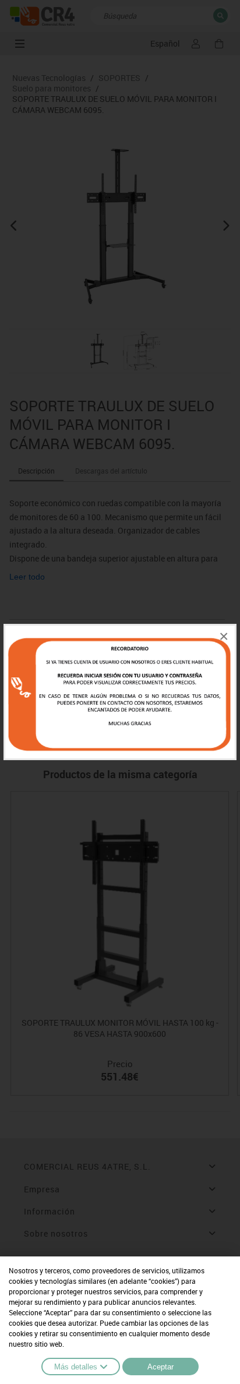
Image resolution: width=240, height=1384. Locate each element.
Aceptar (160, 1366)
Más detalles (75, 1366)
